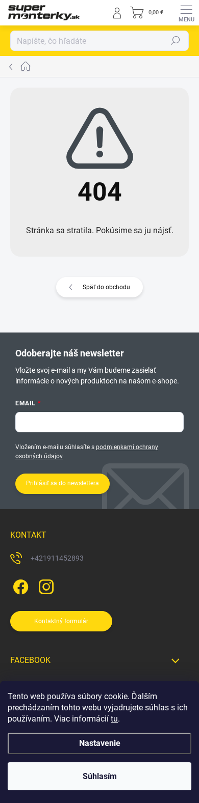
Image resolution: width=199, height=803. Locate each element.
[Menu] (186, 12)
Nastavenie (99, 743)
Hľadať (175, 40)
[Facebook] (19, 585)
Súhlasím (100, 776)
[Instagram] (45, 585)
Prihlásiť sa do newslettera (62, 483)
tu (114, 719)
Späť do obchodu (106, 287)
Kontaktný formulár (61, 621)
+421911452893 (57, 558)
